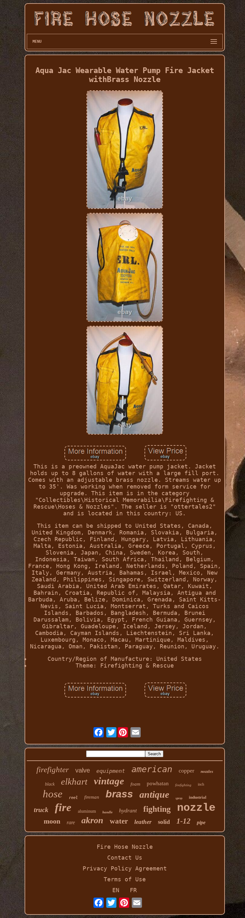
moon (52, 821)
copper (186, 770)
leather (143, 821)
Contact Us (124, 857)
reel (73, 797)
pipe (201, 822)
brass (119, 794)
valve (82, 770)
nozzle (196, 808)
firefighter (52, 769)
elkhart (74, 781)
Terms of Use (125, 879)
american (151, 769)
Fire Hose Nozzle (125, 846)
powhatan (158, 783)
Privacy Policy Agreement (125, 868)
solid (164, 821)
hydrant (128, 810)
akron (92, 820)
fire (63, 807)
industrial (197, 797)
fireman (91, 797)
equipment (110, 771)
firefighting (183, 785)
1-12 (183, 821)
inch (201, 784)
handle (107, 812)
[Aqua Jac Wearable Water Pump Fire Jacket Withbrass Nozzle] (125, 150)
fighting (157, 809)
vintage (109, 781)
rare (71, 822)
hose (53, 794)
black (50, 784)
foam (135, 784)
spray (178, 798)
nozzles (207, 771)
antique (154, 794)
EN (115, 890)
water (119, 821)
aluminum (87, 811)
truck (41, 810)
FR (133, 890)
